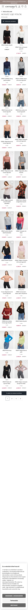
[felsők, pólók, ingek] (1, 11)
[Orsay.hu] (10, 6)
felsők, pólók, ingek (7, 11)
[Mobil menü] (3, 6)
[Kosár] (25, 6)
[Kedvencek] (22, 6)
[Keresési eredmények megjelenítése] (16, 6)
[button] (20, 398)
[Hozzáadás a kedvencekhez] (12, 27)
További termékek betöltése (14, 393)
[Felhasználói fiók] (19, 6)
